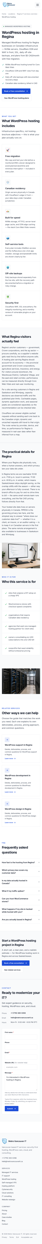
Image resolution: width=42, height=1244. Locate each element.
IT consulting (7, 1196)
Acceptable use (26, 1237)
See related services (12, 970)
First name (9, 1032)
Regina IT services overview (27, 14)
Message (9, 1073)
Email (7, 1052)
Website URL (16, 1063)
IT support (6, 1176)
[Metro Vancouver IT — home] (18, 5)
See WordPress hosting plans (16, 98)
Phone (7, 1042)
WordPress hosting (9, 1179)
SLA (17, 1237)
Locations (11, 14)
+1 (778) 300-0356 (18, 1013)
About (4, 1214)
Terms (11, 1237)
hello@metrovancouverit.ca (22, 1018)
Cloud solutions (7, 1193)
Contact (5, 1224)
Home (4, 14)
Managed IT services (10, 1172)
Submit (10, 1109)
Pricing (4, 1210)
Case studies (7, 1217)
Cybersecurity (7, 1189)
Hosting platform (8, 1186)
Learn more (9, 758)
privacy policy (9, 1103)
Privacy (4, 1237)
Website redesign (8, 1200)
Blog (3, 1221)
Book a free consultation (14, 91)
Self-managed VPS (9, 1182)
